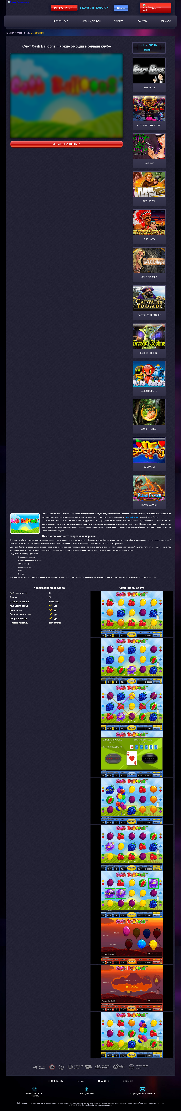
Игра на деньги (91, 21)
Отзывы (128, 1081)
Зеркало (166, 21)
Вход (121, 7)
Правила (103, 1081)
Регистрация (64, 7)
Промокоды (55, 1081)
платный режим (132, 517)
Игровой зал (60, 21)
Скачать (119, 21)
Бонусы (142, 21)
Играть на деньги (66, 144)
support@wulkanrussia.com (142, 1093)
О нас (80, 1081)
